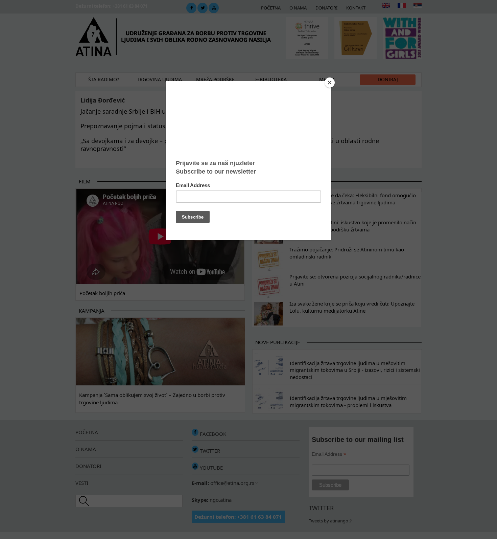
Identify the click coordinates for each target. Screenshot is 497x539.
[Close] (330, 82)
